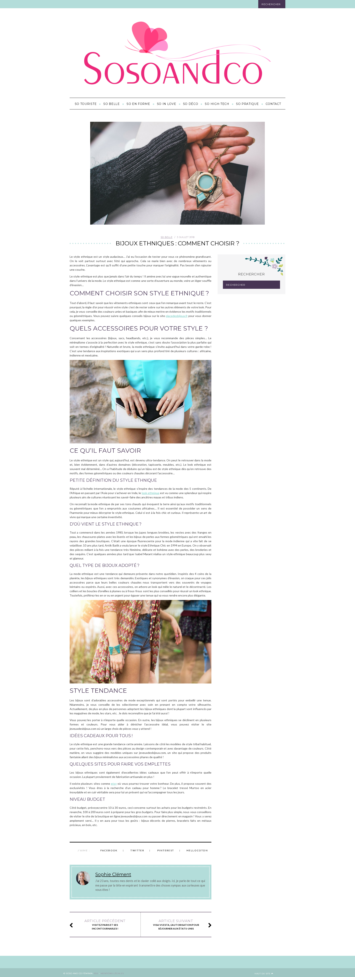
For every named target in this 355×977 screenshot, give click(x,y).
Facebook (109, 850)
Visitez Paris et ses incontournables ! (105, 924)
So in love (166, 104)
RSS (96, 973)
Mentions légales (112, 973)
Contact (273, 104)
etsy (114, 783)
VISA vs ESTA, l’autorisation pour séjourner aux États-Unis (176, 924)
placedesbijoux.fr (177, 316)
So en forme (138, 104)
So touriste (86, 104)
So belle (111, 104)
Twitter (137, 850)
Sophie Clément (113, 874)
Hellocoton (197, 850)
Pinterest (165, 850)
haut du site (263, 973)
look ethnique (150, 493)
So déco (190, 104)
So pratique (247, 104)
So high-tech (217, 104)
